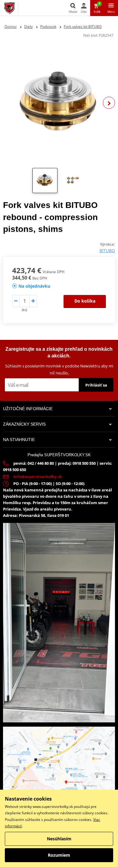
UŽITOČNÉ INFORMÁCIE (28, 408)
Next (109, 103)
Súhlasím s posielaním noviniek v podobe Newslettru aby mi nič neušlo (59, 369)
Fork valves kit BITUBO (83, 26)
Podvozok (48, 26)
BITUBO (107, 250)
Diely (28, 26)
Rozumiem (59, 855)
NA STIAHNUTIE (19, 439)
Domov (11, 26)
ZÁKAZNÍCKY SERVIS (24, 424)
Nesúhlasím (59, 839)
